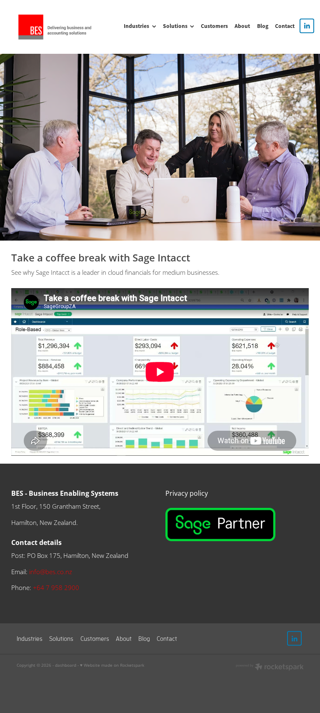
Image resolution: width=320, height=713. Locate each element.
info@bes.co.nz (50, 571)
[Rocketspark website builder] (270, 667)
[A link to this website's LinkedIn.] (307, 25)
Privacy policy (187, 493)
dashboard (65, 665)
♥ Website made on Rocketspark (112, 665)
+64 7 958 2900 (56, 587)
